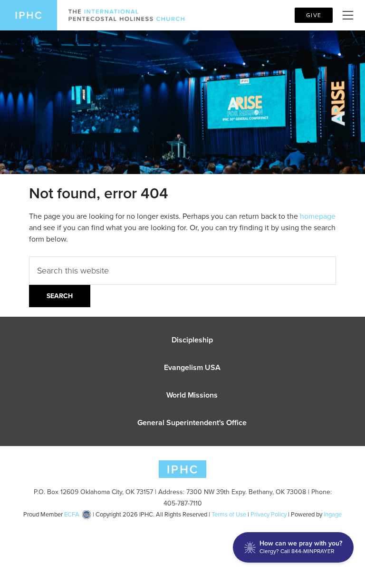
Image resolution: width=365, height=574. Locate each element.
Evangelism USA (192, 367)
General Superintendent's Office (192, 422)
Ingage (333, 514)
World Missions (192, 394)
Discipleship (192, 339)
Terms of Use (228, 514)
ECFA (71, 514)
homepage (318, 216)
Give (313, 15)
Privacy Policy (268, 514)
